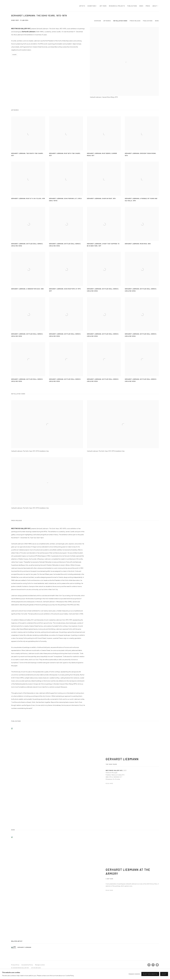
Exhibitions (92, 6)
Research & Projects (117, 6)
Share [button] (15, 54)
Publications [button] (148, 21)
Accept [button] (164, 974)
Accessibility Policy (27, 964)
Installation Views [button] (120, 21)
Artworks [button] (107, 21)
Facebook (153, 964)
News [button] (157, 21)
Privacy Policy (15, 964)
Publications (132, 6)
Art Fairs (103, 6)
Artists (82, 6)
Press (148, 6)
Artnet (157, 964)
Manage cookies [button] (40, 964)
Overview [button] (97, 21)
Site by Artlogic (36, 967)
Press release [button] (135, 21)
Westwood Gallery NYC (23, 6)
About (154, 6)
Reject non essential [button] (150, 974)
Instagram (149, 964)
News (141, 6)
